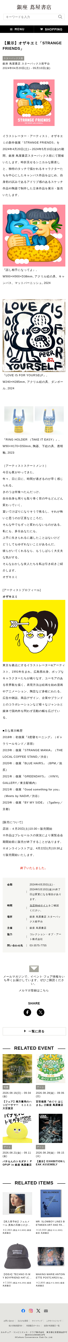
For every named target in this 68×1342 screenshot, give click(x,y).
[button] (17, 29)
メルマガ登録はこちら (34, 990)
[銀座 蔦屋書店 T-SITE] (34, 5)
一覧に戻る (37, 1031)
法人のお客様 (23, 1321)
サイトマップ (37, 1321)
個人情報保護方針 (15, 1326)
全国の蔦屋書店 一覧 (52, 1326)
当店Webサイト (39, 905)
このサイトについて (53, 1321)
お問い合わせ (9, 1321)
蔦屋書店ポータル (33, 1326)
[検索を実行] (59, 18)
